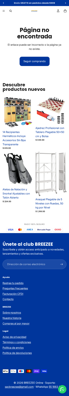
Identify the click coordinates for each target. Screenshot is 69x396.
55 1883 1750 (56, 386)
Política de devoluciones (17, 353)
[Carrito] (65, 10)
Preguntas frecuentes (15, 288)
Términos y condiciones (17, 342)
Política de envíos (13, 347)
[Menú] (3, 11)
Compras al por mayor (16, 323)
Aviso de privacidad (14, 336)
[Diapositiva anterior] (10, 112)
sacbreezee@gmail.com (19, 386)
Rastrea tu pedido (13, 283)
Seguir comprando (34, 61)
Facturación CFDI (13, 293)
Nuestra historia (12, 318)
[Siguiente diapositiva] (26, 112)
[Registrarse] (61, 264)
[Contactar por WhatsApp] (62, 389)
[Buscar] (10, 10)
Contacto (8, 299)
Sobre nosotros (12, 312)
